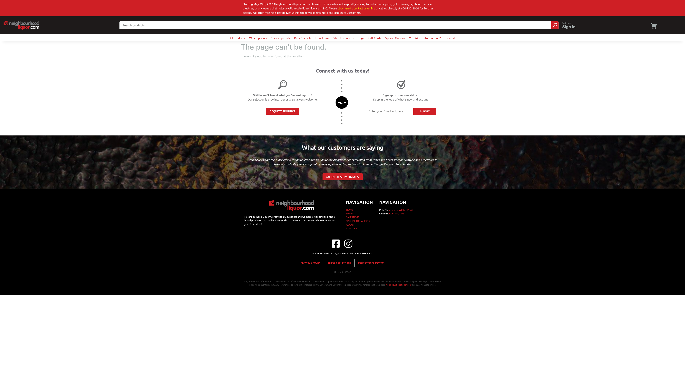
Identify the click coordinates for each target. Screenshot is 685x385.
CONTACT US (396, 213)
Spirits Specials (280, 38)
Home (349, 209)
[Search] (555, 25)
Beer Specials (302, 38)
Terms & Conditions (339, 262)
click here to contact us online (356, 8)
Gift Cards (374, 38)
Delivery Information (371, 262)
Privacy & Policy (311, 262)
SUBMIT (425, 111)
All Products (237, 38)
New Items (322, 38)
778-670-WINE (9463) (401, 209)
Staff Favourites (343, 38)
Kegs (361, 38)
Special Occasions (396, 38)
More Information (426, 38)
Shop (349, 213)
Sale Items (352, 217)
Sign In (568, 27)
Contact (450, 38)
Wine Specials (258, 38)
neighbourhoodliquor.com (398, 284)
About (350, 224)
